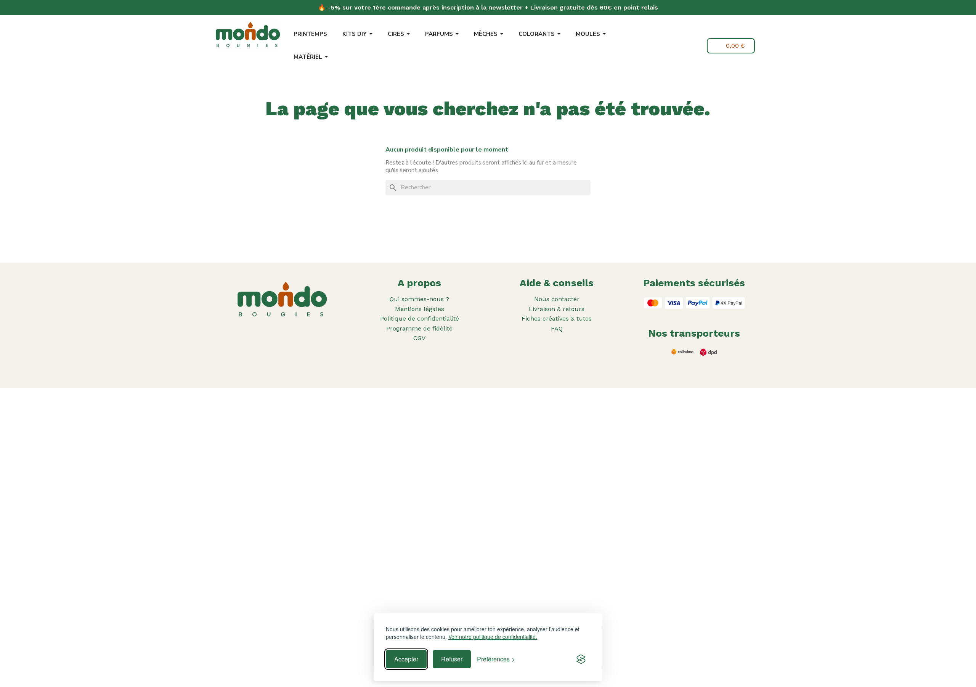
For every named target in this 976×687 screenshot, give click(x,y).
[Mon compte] (695, 45)
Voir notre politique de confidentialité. (492, 636)
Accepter (406, 659)
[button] (677, 46)
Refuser (451, 659)
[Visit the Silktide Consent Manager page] (581, 659)
